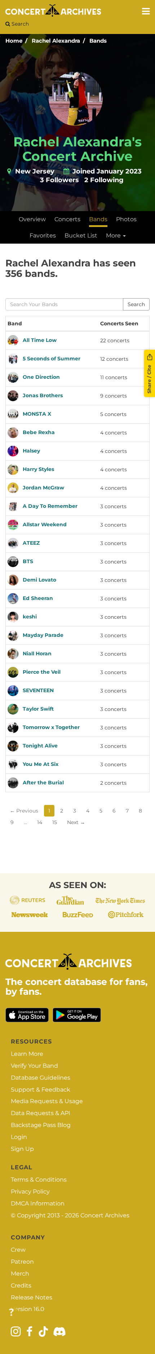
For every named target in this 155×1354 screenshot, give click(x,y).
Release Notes (31, 1297)
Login (19, 1137)
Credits (21, 1285)
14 (39, 822)
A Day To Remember (50, 506)
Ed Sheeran (38, 598)
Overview (32, 219)
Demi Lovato (39, 580)
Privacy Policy (30, 1191)
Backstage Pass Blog (41, 1125)
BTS (28, 561)
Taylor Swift (38, 709)
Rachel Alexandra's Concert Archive (77, 149)
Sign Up (22, 1148)
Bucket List (81, 235)
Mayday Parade (43, 635)
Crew (18, 1249)
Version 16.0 (27, 1309)
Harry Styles (38, 469)
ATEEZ (31, 543)
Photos (126, 219)
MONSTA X (37, 414)
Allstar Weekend (45, 524)
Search (19, 24)
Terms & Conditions (39, 1179)
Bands (98, 40)
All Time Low (40, 340)
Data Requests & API (40, 1113)
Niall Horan (37, 653)
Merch (20, 1273)
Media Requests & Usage (47, 1101)
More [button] (114, 235)
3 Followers (59, 180)
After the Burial (43, 782)
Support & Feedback (40, 1089)
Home (13, 40)
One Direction (41, 377)
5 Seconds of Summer (51, 358)
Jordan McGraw (43, 487)
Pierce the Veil (42, 672)
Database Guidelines (40, 1077)
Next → (76, 822)
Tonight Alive (40, 745)
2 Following (104, 180)
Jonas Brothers (43, 395)
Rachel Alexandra (56, 40)
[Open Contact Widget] (11, 1313)
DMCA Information (38, 1203)
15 (54, 822)
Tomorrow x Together (51, 727)
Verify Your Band (34, 1065)
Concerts (67, 219)
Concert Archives (104, 1215)
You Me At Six (40, 764)
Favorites (43, 235)
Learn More (27, 1053)
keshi (30, 616)
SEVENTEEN (38, 690)
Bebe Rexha (39, 432)
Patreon (22, 1261)
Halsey (31, 450)
